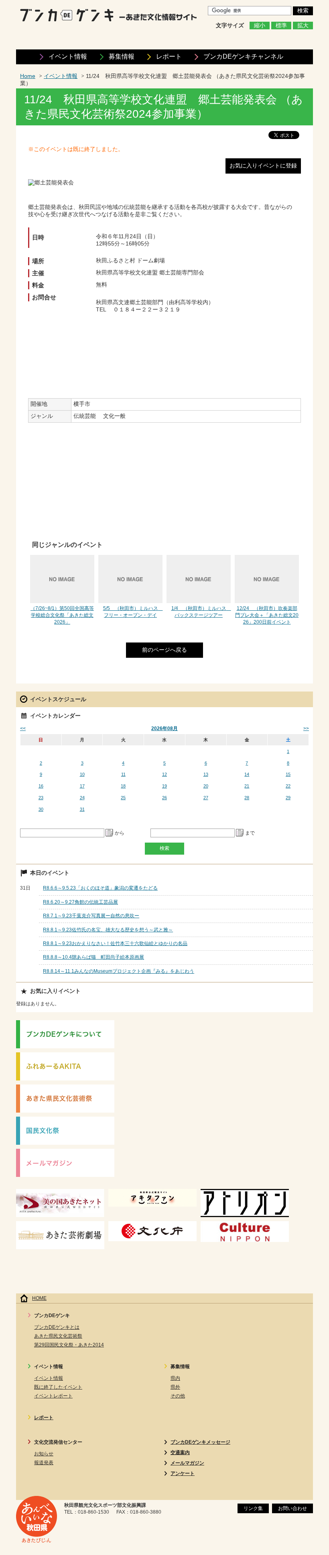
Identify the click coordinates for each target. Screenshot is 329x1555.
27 (205, 797)
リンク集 (253, 1508)
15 (288, 774)
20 (205, 786)
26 (164, 797)
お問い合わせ (292, 1508)
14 (246, 774)
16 (41, 786)
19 (164, 786)
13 (205, 774)
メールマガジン (187, 1463)
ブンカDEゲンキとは (56, 1327)
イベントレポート (53, 1396)
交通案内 (180, 1452)
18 (123, 786)
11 (123, 774)
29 (288, 797)
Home (27, 76)
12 (164, 774)
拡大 (303, 26)
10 (82, 774)
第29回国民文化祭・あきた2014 (69, 1345)
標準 (281, 26)
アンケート (183, 1473)
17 (82, 786)
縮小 (259, 26)
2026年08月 (164, 728)
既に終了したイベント (58, 1387)
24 (82, 797)
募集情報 (121, 56)
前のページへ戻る (164, 650)
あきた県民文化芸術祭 (58, 1336)
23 (41, 797)
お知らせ (43, 1454)
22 (288, 786)
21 (246, 786)
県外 (175, 1387)
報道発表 (43, 1462)
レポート (169, 56)
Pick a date (110, 833)
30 (41, 809)
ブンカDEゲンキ (243, 56)
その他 (178, 1396)
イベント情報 (68, 56)
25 (123, 797)
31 (82, 809)
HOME (39, 1298)
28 (246, 797)
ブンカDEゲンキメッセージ (200, 1442)
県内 (175, 1378)
